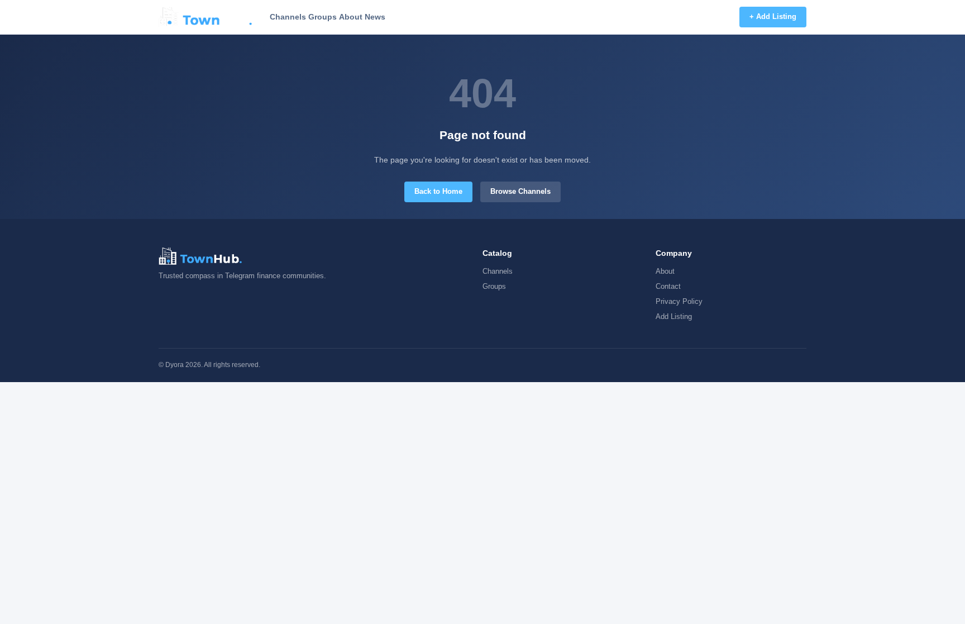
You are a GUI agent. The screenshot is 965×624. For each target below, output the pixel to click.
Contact (668, 286)
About (350, 16)
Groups (322, 16)
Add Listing (674, 316)
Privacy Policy (679, 301)
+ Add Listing (772, 16)
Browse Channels (520, 191)
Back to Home (438, 191)
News (375, 16)
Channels (288, 16)
